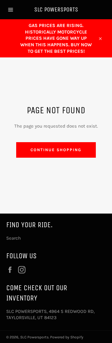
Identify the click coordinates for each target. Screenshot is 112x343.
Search (13, 238)
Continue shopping (55, 149)
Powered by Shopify (66, 337)
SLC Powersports (56, 9)
